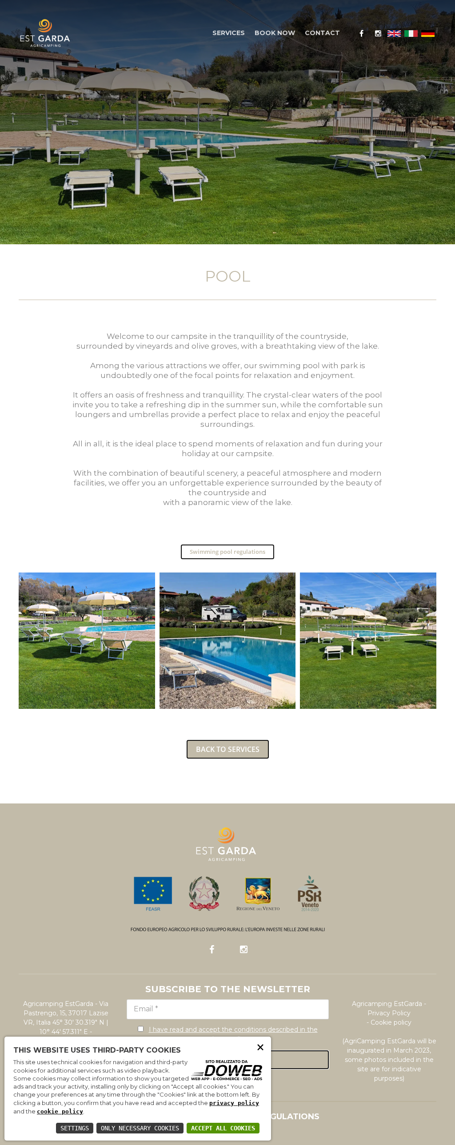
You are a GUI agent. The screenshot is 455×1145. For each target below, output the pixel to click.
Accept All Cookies (223, 1128)
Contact (322, 33)
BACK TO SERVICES (227, 749)
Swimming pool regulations (227, 552)
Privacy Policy (389, 1013)
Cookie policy (391, 1022)
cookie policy (60, 1111)
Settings (74, 1128)
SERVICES (228, 33)
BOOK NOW (275, 33)
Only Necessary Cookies (140, 1128)
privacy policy (234, 1103)
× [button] (260, 1046)
